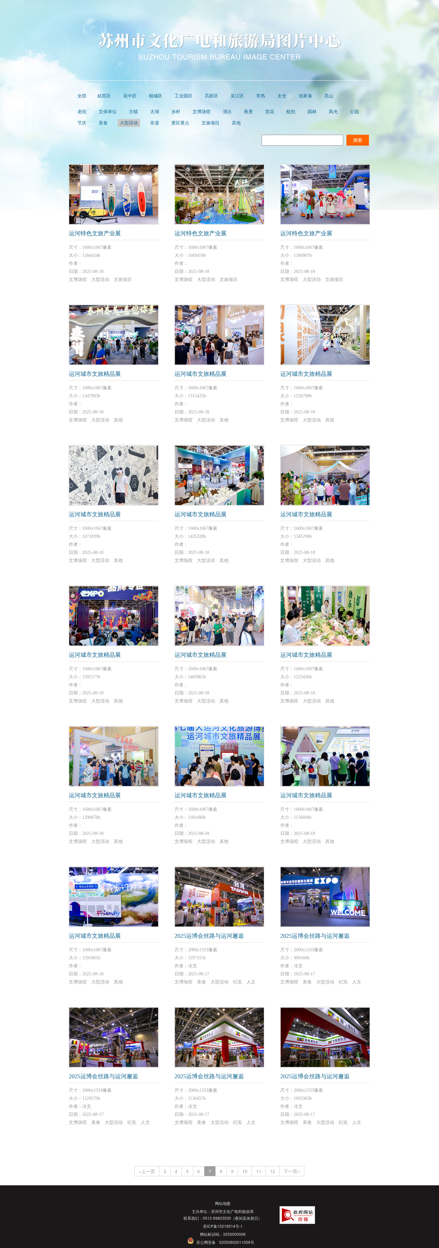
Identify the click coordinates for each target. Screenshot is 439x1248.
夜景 (248, 111)
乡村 (175, 111)
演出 (227, 111)
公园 (354, 111)
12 (272, 1171)
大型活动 (129, 123)
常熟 (260, 96)
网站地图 (222, 1203)
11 (258, 1171)
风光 (333, 111)
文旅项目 (211, 123)
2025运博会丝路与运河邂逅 (209, 936)
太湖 (154, 111)
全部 (81, 96)
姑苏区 (104, 96)
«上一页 (147, 1171)
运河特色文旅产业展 (95, 233)
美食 (103, 123)
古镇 (133, 111)
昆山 (328, 96)
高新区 (211, 96)
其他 (236, 123)
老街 (81, 111)
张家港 (305, 96)
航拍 (290, 111)
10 (244, 1171)
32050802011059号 (236, 1242)
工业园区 (184, 96)
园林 (312, 111)
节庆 (81, 123)
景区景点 (180, 123)
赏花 (269, 111)
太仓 (281, 96)
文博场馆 (202, 111)
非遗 (154, 123)
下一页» (292, 1171)
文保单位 (108, 111)
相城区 (155, 96)
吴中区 (130, 96)
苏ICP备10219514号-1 (223, 1226)
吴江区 (237, 96)
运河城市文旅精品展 (95, 374)
